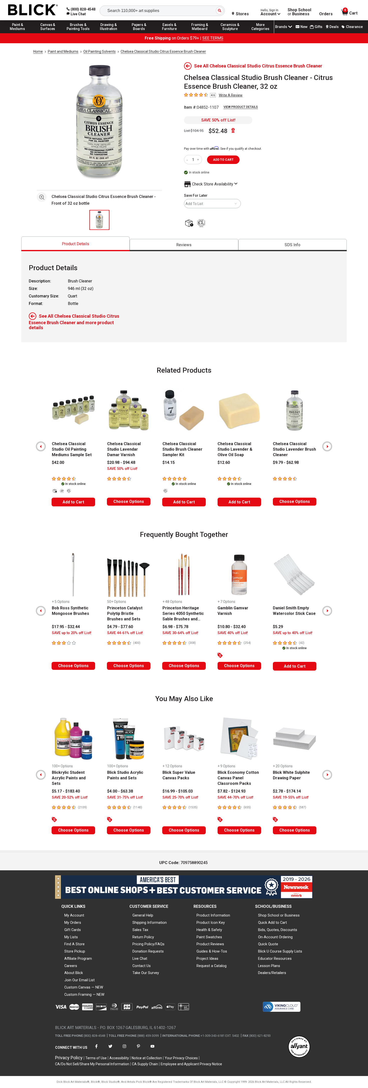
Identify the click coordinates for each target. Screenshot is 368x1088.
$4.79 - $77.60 (120, 626)
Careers (70, 966)
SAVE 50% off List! (218, 120)
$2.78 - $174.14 (287, 791)
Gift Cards (72, 930)
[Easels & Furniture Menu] (169, 32)
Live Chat (139, 958)
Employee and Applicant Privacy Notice (191, 1064)
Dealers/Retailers (272, 973)
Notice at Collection (147, 1058)
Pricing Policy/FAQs (148, 944)
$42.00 (58, 462)
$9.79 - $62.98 (286, 462)
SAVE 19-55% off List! (291, 797)
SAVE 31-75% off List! (125, 797)
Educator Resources (275, 958)
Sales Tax (140, 930)
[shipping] (190, 223)
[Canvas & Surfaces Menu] (47, 32)
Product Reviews (210, 944)
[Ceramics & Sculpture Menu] (230, 32)
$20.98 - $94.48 (121, 462)
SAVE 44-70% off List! (235, 797)
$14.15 (168, 462)
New (303, 27)
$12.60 (224, 462)
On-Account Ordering (275, 937)
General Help (142, 915)
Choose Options (128, 501)
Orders (326, 14)
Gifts (318, 27)
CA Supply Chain (145, 1064)
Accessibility (119, 1058)
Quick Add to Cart (272, 922)
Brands (281, 27)
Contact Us (141, 966)
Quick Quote (268, 944)
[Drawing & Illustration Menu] (108, 32)
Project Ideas (207, 958)
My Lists (71, 937)
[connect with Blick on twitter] (110, 1049)
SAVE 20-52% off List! (70, 797)
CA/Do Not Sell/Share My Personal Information (92, 1064)
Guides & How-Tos (212, 951)
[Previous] (41, 446)
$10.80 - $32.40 (232, 626)
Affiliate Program (78, 958)
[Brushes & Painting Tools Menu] (78, 32)
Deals (334, 27)
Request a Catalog (212, 966)
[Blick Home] (33, 10)
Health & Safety (209, 930)
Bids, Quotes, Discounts (277, 930)
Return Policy (143, 937)
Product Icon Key (211, 922)
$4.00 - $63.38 (120, 791)
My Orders (72, 922)
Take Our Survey (145, 973)
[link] (76, 14)
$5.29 (278, 626)
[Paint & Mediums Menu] (17, 32)
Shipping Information (149, 922)
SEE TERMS (212, 38)
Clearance (354, 27)
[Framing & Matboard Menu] (199, 32)
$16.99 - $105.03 (177, 791)
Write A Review (231, 95)
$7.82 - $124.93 (232, 791)
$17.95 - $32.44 (66, 626)
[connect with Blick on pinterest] (138, 1049)
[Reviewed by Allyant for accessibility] (299, 1047)
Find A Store (74, 944)
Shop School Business (299, 12)
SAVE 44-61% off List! (125, 633)
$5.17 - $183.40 (66, 791)
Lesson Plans (269, 966)
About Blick (73, 973)
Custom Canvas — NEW (83, 987)
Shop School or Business (279, 915)
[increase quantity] (198, 159)
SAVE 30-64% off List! (180, 633)
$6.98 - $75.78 (175, 626)
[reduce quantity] (188, 159)
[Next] (327, 446)
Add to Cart (73, 502)
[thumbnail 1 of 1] (99, 220)
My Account (74, 915)
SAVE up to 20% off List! (71, 633)
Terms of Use (96, 1058)
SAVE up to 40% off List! (292, 633)
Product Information (213, 915)
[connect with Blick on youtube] (152, 1049)
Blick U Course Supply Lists (280, 951)
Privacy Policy (69, 1057)
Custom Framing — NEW (84, 994)
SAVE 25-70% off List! (180, 797)
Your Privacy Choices (181, 1058)
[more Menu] (260, 32)
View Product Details (241, 107)
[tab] (75, 243)
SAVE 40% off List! (233, 633)
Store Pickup (74, 951)
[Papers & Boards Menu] (138, 32)
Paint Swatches (209, 937)
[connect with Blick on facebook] (96, 1049)
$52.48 (218, 130)
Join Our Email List (79, 980)
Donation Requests (148, 951)
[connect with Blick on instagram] (124, 1049)
